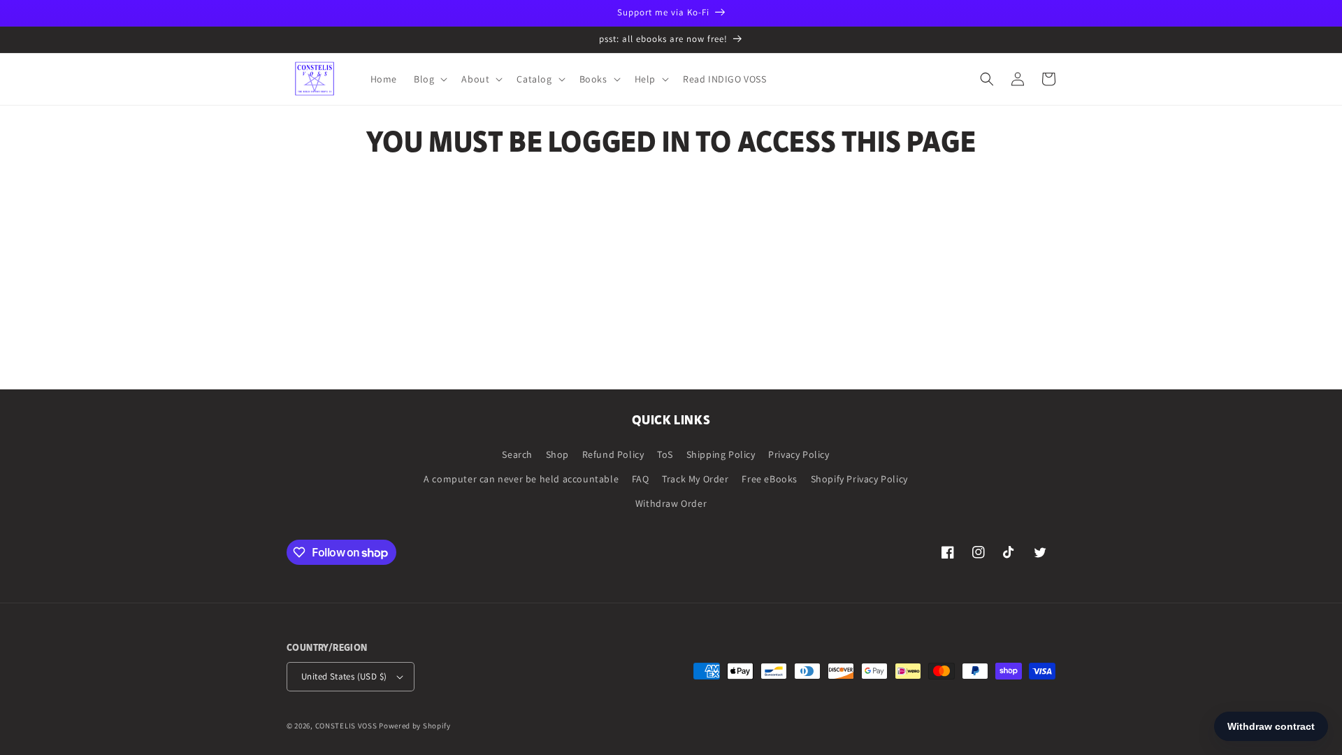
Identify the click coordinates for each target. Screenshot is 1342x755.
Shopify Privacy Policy (859, 479)
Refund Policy (613, 454)
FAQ (640, 479)
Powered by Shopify (415, 726)
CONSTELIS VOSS (346, 726)
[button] (429, 79)
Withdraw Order (671, 503)
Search (517, 454)
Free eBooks (770, 479)
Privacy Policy (798, 454)
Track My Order (695, 479)
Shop (557, 454)
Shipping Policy (721, 454)
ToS (665, 454)
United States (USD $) (344, 676)
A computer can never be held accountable (521, 479)
